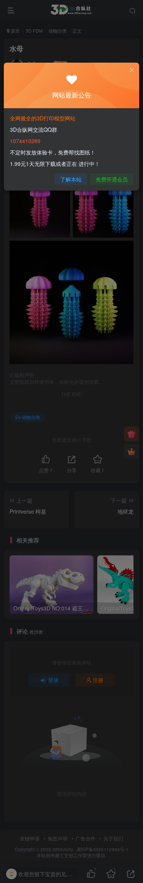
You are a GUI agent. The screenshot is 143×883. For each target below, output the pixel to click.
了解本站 (71, 179)
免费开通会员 (112, 179)
